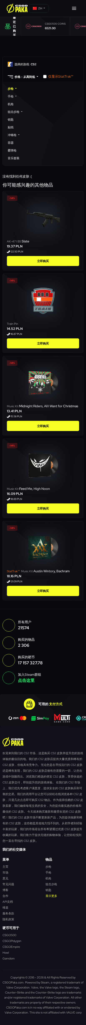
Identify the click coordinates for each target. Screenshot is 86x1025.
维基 (5, 907)
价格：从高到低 (25, 77)
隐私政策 (8, 919)
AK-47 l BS (14, 241)
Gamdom (9, 958)
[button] (38, 8)
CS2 (25, 64)
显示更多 (51, 896)
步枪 (48, 867)
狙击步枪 (51, 884)
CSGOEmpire (11, 947)
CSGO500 (9, 935)
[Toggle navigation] (74, 8)
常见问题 (8, 884)
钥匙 (48, 890)
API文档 (8, 902)
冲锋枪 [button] (12, 135)
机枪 (48, 878)
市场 (5, 872)
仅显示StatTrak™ (60, 76)
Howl (6, 952)
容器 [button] (11, 143)
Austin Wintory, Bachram (51, 571)
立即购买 (43, 261)
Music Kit (13, 406)
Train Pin (12, 324)
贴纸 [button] (11, 127)
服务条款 (8, 913)
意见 (5, 878)
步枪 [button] (11, 89)
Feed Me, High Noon (34, 489)
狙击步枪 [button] (14, 112)
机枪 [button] (11, 104)
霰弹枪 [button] (12, 150)
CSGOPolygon (12, 941)
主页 (5, 867)
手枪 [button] (11, 96)
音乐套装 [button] (13, 158)
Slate (25, 241)
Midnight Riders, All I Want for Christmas (48, 406)
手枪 (48, 872)
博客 (5, 890)
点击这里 (26, 680)
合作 (5, 896)
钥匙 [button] (11, 119)
